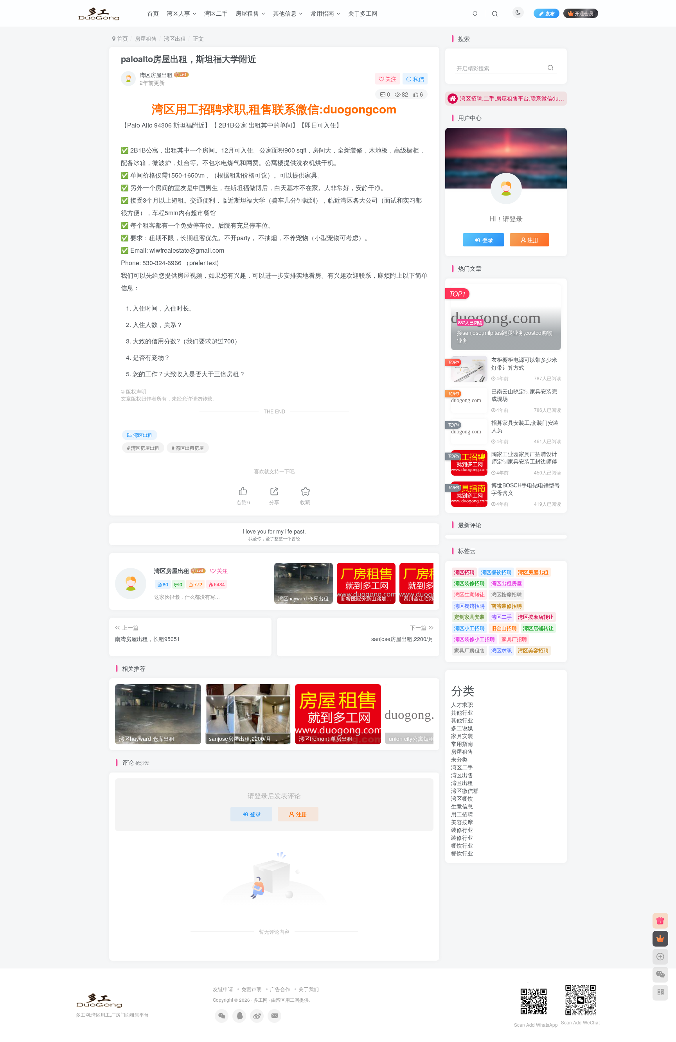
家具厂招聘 (514, 639)
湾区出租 (175, 38)
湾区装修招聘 (469, 583)
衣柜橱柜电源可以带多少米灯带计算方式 (524, 363)
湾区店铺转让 (538, 628)
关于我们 (308, 989)
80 (165, 584)
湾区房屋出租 (156, 75)
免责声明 (251, 989)
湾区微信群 (464, 790)
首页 (121, 38)
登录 (255, 814)
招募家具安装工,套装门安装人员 (525, 426)
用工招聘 (462, 814)
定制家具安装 (469, 616)
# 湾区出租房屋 (188, 447)
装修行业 (462, 830)
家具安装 (462, 736)
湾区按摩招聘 (506, 594)
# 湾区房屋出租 (143, 447)
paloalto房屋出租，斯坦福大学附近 (188, 58)
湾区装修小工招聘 (474, 639)
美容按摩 (462, 822)
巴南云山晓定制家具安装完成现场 (524, 395)
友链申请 (223, 989)
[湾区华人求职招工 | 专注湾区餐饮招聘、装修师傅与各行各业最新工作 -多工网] (99, 999)
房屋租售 (146, 38)
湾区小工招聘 (469, 628)
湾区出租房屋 (506, 583)
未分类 (459, 759)
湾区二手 (501, 616)
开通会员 (584, 13)
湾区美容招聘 (533, 650)
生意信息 (462, 806)
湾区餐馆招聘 (469, 605)
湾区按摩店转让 (536, 616)
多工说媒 (462, 728)
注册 (301, 814)
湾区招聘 (464, 572)
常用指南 (462, 743)
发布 (550, 13)
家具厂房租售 (469, 650)
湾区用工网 (287, 1000)
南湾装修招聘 (506, 605)
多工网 (261, 1000)
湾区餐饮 (462, 798)
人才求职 (462, 704)
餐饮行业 (462, 845)
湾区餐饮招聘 (496, 572)
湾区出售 (462, 775)
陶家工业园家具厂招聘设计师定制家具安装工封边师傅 (524, 457)
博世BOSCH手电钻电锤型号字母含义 (525, 489)
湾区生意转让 (469, 594)
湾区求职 (501, 650)
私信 (418, 79)
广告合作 (280, 989)
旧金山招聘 (504, 628)
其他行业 (462, 712)
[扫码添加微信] (660, 975)
